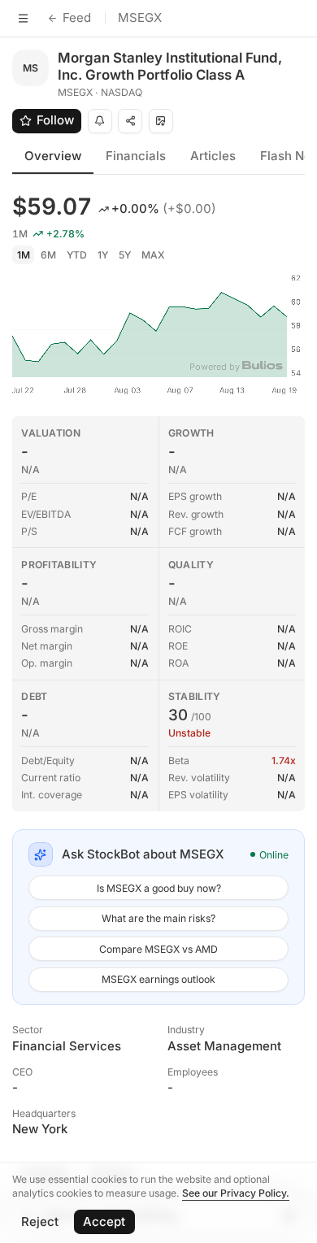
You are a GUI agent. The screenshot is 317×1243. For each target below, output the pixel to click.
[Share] (130, 121)
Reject (40, 1221)
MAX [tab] (153, 255)
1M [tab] (23, 255)
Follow (55, 120)
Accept (104, 1221)
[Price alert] (100, 121)
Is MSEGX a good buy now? (159, 888)
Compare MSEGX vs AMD (158, 949)
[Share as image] (161, 121)
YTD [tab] (77, 255)
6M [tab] (48, 255)
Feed (77, 17)
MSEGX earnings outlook (158, 979)
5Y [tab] (125, 255)
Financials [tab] (136, 155)
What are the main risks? (158, 918)
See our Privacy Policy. (235, 1193)
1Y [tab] (103, 255)
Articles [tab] (213, 155)
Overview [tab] (52, 155)
